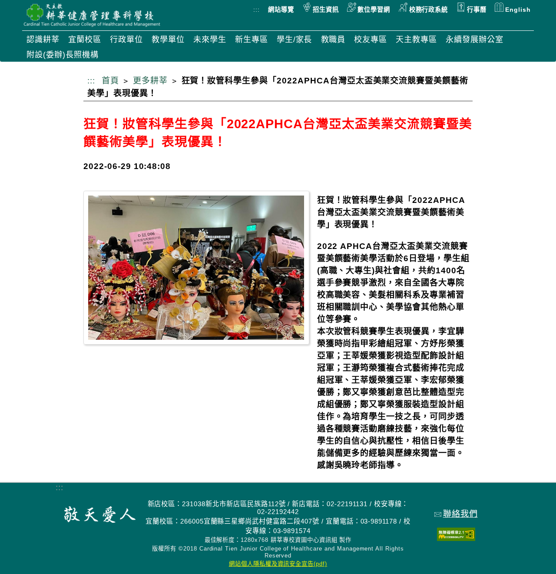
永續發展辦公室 (474, 39)
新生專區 (251, 39)
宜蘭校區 (84, 39)
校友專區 (370, 39)
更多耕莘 (150, 80)
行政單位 (126, 39)
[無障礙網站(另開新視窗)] (456, 538)
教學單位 (168, 39)
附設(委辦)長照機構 (62, 54)
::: (256, 9)
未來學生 (209, 39)
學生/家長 (294, 39)
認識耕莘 (43, 39)
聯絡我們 (460, 513)
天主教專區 (416, 39)
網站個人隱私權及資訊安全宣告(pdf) (278, 564)
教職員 (333, 39)
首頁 (110, 80)
